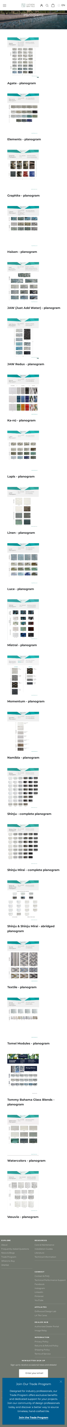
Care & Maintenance (44, 1245)
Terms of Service (43, 1354)
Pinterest (39, 1296)
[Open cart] (53, 5)
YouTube (39, 1300)
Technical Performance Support (50, 1280)
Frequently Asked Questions (15, 1249)
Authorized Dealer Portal (47, 1326)
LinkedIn (39, 1292)
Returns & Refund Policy (46, 1345)
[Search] (47, 5)
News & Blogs (8, 1253)
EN (62, 5)
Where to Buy (8, 1261)
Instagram (40, 1288)
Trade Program (8, 1257)
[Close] (61, 1381)
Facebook (39, 1284)
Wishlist (5, 1265)
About (4, 1245)
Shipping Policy (42, 1349)
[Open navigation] (4, 5)
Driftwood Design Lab (45, 1311)
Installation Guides (44, 1249)
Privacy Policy (41, 1341)
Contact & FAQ (42, 1276)
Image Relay (41, 1330)
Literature (39, 1253)
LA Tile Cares (41, 1315)
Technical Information (45, 1257)
